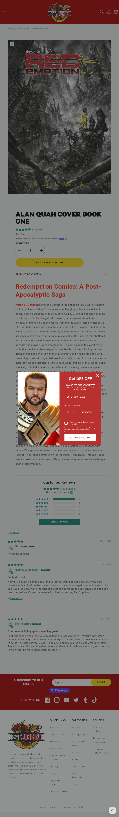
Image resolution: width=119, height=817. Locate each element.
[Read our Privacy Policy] (94, 428)
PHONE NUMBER (72, 406)
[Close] (97, 375)
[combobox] (71, 412)
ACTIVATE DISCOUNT (80, 437)
